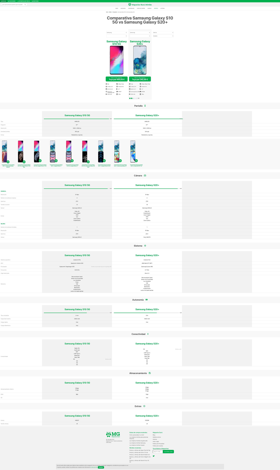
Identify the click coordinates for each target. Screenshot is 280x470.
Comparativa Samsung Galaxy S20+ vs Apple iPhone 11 (56, 165)
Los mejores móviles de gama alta (138, 440)
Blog (154, 435)
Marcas (149, 8)
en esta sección (93, 467)
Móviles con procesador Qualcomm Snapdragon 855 (101, 266)
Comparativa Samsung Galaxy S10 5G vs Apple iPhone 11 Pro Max (24, 166)
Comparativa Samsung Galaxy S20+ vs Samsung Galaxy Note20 (8, 166)
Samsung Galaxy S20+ (140, 42)
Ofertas (156, 8)
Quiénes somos (157, 437)
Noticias (162, 8)
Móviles (4, 1)
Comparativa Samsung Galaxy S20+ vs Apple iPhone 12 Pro (104, 165)
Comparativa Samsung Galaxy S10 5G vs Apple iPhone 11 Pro (40, 165)
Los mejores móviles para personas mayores (138, 437)
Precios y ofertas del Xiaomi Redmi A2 (139, 454)
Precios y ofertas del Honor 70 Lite (138, 452)
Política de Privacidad (158, 443)
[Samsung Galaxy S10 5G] (117, 60)
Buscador (123, 8)
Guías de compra (141, 8)
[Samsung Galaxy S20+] (140, 60)
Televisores (12, 1)
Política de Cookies (158, 446)
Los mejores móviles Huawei (136, 445)
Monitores (35, 1)
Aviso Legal (156, 441)
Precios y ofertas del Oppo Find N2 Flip (139, 450)
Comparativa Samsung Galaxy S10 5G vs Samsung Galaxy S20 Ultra (88, 166)
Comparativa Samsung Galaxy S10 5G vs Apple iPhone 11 (72, 165)
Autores (155, 439)
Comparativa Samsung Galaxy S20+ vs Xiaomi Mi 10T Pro (136, 165)
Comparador (131, 8)
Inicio (117, 8)
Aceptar (101, 467)
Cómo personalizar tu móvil (136, 435)
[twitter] (154, 456)
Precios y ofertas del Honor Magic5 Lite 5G (139, 457)
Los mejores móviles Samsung (137, 443)
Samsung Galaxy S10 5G (117, 42)
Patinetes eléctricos (24, 1)
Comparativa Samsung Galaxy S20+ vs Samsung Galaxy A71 (120, 165)
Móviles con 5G (108, 359)
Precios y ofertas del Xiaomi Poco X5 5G (139, 461)
